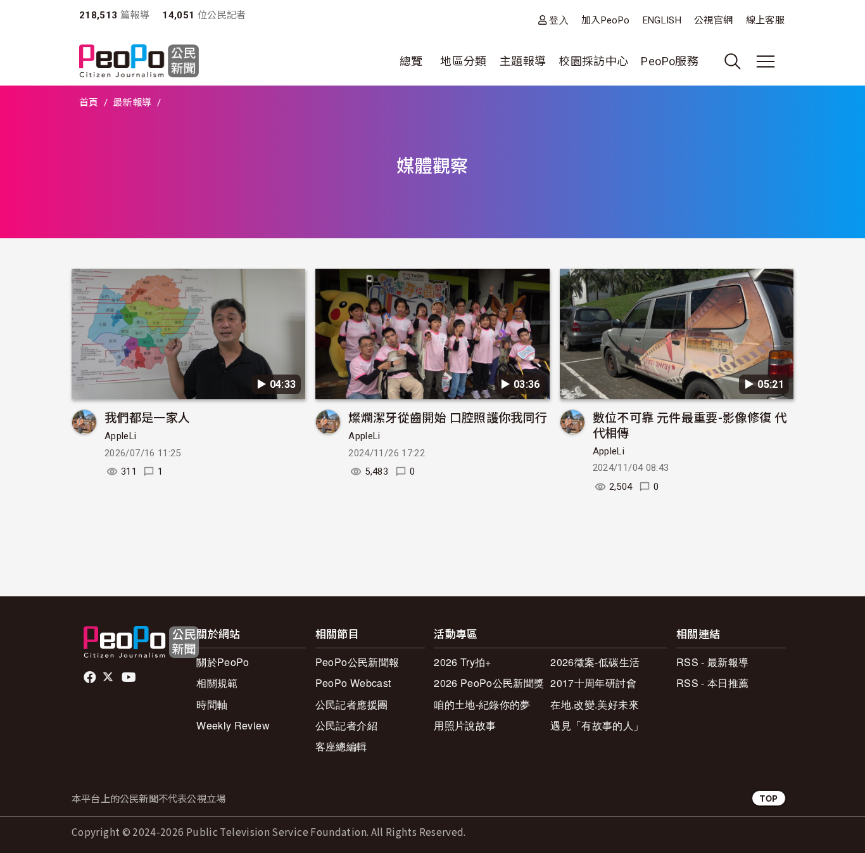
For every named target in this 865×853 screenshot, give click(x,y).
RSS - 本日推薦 (712, 683)
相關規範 (216, 683)
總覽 (411, 61)
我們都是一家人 (147, 416)
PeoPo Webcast (353, 683)
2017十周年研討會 (593, 683)
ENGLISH (662, 20)
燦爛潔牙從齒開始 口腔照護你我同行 (447, 416)
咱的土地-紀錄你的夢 (482, 704)
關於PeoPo (222, 662)
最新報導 (132, 102)
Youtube (130, 677)
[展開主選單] (765, 61)
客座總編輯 (341, 746)
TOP (769, 798)
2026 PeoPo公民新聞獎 (489, 683)
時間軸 (211, 704)
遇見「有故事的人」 (596, 725)
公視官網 (713, 20)
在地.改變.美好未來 (594, 704)
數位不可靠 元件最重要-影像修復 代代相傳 (689, 424)
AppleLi (120, 436)
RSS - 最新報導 (712, 662)
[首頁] (139, 61)
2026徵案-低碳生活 (595, 662)
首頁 (89, 102)
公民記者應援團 (351, 704)
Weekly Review (233, 725)
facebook (91, 677)
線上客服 (765, 20)
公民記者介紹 (346, 725)
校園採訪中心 (593, 61)
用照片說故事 (465, 725)
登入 (559, 20)
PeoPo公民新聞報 (357, 662)
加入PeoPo (605, 20)
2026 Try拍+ (462, 662)
